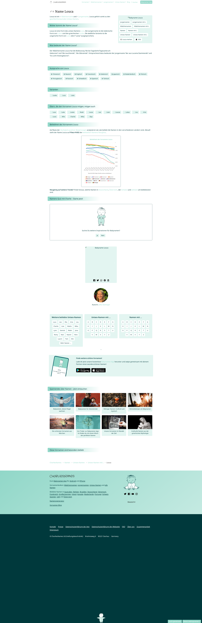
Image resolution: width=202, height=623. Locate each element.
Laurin (60, 339)
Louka (81, 33)
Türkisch (106, 78)
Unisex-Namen (120, 2)
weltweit (134, 190)
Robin (70, 330)
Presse (60, 527)
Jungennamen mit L (139, 22)
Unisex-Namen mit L (140, 35)
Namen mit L (132, 30)
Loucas (117, 112)
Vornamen (85, 2)
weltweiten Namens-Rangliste (94, 132)
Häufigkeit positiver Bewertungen (73, 130)
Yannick (62, 330)
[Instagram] (136, 493)
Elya (91, 117)
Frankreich (54, 494)
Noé (62, 335)
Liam (108, 112)
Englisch (79, 74)
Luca (82, 31)
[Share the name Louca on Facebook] (94, 280)
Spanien (53, 497)
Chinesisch (56, 74)
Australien (68, 492)
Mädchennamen (96, 2)
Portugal (98, 494)
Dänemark (102, 492)
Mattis (69, 326)
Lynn (55, 330)
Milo (63, 117)
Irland (74, 494)
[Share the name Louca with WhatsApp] (101, 280)
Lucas (91, 112)
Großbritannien (65, 494)
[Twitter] (125, 493)
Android (73, 481)
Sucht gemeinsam (175, 621)
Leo (100, 112)
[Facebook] (129, 493)
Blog (128, 2)
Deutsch (68, 74)
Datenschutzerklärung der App (77, 527)
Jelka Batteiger (104, 305)
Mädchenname (67, 16)
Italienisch (104, 74)
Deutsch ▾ (131, 502)
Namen (122, 30)
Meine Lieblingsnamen (191, 621)
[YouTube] (132, 493)
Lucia (69, 36)
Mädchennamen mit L (141, 26)
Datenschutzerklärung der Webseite (106, 527)
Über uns (130, 527)
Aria (144, 112)
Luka (72, 95)
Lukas (60, 33)
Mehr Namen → (65, 343)
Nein (102, 235)
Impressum (54, 530)
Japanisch (116, 74)
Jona (76, 330)
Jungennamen (108, 2)
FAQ (123, 527)
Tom (66, 339)
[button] (87, 263)
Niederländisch (130, 74)
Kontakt (53, 527)
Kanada (80, 494)
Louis (54, 117)
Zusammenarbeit (143, 527)
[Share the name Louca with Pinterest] (104, 280)
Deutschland (103, 190)
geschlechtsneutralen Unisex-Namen (64, 19)
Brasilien (83, 492)
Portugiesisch (57, 78)
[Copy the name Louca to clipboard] (108, 280)
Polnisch (143, 74)
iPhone (82, 481)
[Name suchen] (132, 2)
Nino (76, 335)
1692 (139, 39)
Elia (66, 322)
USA (58, 497)
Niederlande (89, 494)
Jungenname (84, 16)
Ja (97, 235)
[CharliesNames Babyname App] (58, 2)
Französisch (91, 74)
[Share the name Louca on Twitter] (97, 280)
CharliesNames (55, 462)
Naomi (69, 335)
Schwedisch (82, 78)
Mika (82, 117)
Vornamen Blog (56, 505)
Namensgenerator (57, 501)
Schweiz (124, 190)
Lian (62, 326)
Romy (56, 335)
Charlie (72, 117)
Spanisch (95, 78)
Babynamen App (146, 2)
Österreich (113, 190)
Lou (136, 112)
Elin (72, 339)
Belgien (76, 492)
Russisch (70, 78)
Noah (82, 112)
